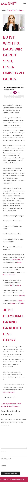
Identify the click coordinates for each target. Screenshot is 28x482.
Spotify (12, 285)
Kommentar (4, 425)
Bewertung (22, 295)
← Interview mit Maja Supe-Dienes (11, 403)
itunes (19, 285)
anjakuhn (20, 10)
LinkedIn (19, 262)
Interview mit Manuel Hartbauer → (11, 406)
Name (3, 452)
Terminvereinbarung (8, 275)
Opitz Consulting (15, 259)
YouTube (21, 303)
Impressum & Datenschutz (17, 479)
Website (3, 465)
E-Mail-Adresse (6, 459)
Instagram (13, 303)
